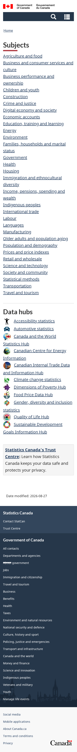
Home (8, 30)
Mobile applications (16, 722)
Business (9, 591)
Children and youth (21, 90)
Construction (15, 96)
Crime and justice (19, 103)
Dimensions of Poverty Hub (40, 387)
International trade (21, 211)
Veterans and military (18, 685)
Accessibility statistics (34, 321)
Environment (15, 137)
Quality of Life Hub (31, 417)
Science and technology (25, 265)
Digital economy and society (30, 110)
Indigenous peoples (22, 205)
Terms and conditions (18, 736)
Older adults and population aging (35, 238)
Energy (9, 130)
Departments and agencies (21, 556)
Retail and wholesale (22, 259)
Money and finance (16, 663)
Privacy (8, 743)
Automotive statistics (34, 328)
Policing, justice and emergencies (26, 642)
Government (15, 157)
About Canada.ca (14, 729)
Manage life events (16, 699)
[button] (39, 16)
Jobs (6, 570)
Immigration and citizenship (22, 577)
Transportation (17, 286)
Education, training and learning (33, 123)
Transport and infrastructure (23, 649)
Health (9, 164)
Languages (13, 225)
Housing (11, 171)
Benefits (8, 599)
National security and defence (24, 627)
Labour (9, 218)
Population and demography (30, 245)
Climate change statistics (37, 379)
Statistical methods (21, 279)
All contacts (11, 548)
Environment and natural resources (27, 620)
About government (16, 563)
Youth (7, 692)
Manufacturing (17, 232)
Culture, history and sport (21, 634)
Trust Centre (11, 528)
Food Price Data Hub (33, 394)
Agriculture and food (22, 56)
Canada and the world (18, 656)
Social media (12, 714)
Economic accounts (21, 117)
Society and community (25, 272)
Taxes (7, 613)
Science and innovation (19, 670)
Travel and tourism (21, 292)
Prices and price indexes (26, 252)
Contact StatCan (14, 521)
